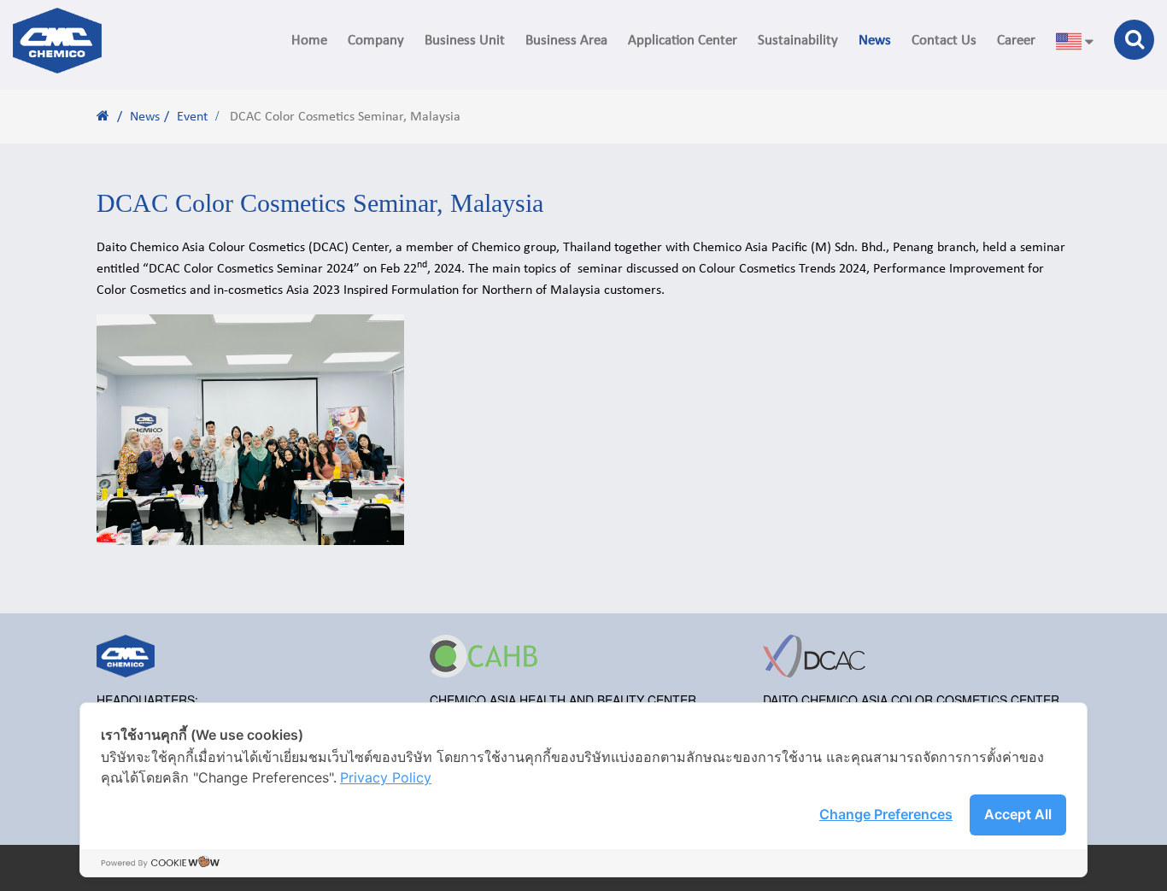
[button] (375, 41)
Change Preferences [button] (886, 814)
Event (192, 117)
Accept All (1018, 814)
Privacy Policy (385, 777)
